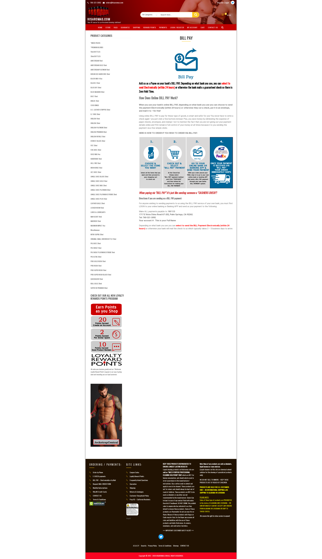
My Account (192, 27)
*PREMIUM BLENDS (97, 47)
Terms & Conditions (99, 499)
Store (108, 27)
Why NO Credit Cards (100, 491)
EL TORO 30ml (95, 114)
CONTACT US (213, 27)
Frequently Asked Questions (139, 480)
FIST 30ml (94, 145)
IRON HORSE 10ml (96, 167)
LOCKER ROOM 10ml (97, 207)
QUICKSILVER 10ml (97, 279)
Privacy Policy (152, 545)
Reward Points (149, 27)
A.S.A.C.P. (136, 545)
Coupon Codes (134, 472)
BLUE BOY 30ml (96, 87)
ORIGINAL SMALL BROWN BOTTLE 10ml (103, 239)
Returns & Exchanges (137, 491)
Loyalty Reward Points (137, 476)
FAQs (116, 27)
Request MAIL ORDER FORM (102, 484)
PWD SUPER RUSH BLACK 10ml (101, 274)
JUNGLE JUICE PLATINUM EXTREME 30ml (104, 194)
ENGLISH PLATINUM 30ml (99, 127)
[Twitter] (232, 2)
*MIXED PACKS (95, 43)
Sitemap (176, 545)
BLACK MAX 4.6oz (96, 78)
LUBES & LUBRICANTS (98, 212)
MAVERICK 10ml (96, 221)
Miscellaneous (95, 230)
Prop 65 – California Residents (140, 499)
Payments (163, 27)
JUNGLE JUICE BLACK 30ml (99, 176)
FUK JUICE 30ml (96, 149)
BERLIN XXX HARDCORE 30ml (100, 74)
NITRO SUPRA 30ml (97, 234)
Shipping (136, 27)
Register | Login (223, 2)
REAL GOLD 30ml (96, 283)
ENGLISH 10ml (95, 118)
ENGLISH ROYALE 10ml (98, 136)
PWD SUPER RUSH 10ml (98, 270)
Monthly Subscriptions (100, 487)
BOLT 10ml (94, 96)
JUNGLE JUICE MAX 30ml (99, 185)
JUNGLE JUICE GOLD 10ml (99, 181)
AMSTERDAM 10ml (97, 60)
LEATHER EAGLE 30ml (98, 203)
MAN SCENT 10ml (96, 216)
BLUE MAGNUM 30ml (97, 92)
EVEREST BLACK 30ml (98, 140)
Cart (203, 27)
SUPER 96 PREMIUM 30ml (99, 288)
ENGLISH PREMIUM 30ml (99, 132)
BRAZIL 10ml (95, 100)
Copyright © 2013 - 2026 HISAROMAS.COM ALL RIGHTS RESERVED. (161, 555)
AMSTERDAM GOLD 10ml (99, 65)
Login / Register (177, 27)
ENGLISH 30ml (95, 123)
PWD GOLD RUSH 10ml (98, 261)
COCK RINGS (95, 105)
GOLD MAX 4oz (95, 154)
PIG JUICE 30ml (96, 243)
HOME (100, 27)
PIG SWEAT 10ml (96, 248)
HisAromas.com (98, 19)
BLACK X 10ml (95, 83)
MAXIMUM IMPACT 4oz (98, 225)
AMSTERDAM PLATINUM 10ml (100, 69)
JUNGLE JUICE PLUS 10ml (99, 198)
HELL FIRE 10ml (95, 163)
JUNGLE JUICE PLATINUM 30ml (100, 189)
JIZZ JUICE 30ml (96, 172)
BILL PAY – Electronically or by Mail (104, 480)
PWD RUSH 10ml (96, 265)
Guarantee (125, 27)
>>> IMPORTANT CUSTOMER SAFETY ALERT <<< (178, 530)
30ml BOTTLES (95, 56)
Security (143, 545)
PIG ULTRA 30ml (96, 256)
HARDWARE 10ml (96, 158)
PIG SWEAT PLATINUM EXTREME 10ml (103, 252)
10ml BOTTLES (95, 51)
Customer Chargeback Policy (139, 495)
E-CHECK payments (99, 476)
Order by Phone (98, 472)
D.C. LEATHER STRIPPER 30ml (100, 109)
